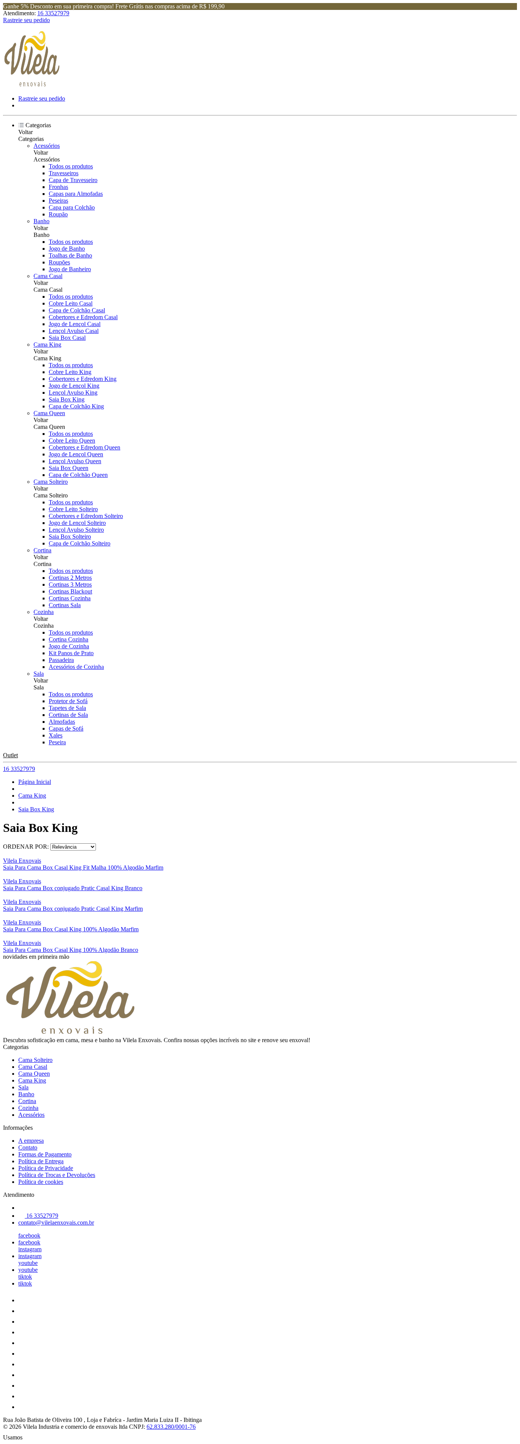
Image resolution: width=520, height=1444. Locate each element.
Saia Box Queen (68, 468)
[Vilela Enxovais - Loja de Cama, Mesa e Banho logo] (31, 85)
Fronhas (58, 187)
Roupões (59, 262)
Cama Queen (49, 413)
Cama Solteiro (50, 481)
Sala (38, 673)
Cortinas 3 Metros (70, 584)
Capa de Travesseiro (73, 180)
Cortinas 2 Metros (70, 577)
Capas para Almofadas (76, 193)
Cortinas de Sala (68, 715)
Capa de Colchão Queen (78, 475)
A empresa (31, 1140)
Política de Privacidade (45, 1168)
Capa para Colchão (72, 207)
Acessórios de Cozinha (76, 667)
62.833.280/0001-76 (171, 1426)
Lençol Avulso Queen (75, 461)
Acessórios (46, 145)
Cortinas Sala (65, 605)
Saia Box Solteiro (70, 536)
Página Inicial (34, 782)
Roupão (58, 214)
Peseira (57, 742)
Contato (27, 1147)
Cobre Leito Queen (72, 440)
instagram (29, 1249)
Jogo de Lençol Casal (74, 324)
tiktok (25, 1276)
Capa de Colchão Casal (77, 310)
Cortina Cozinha (68, 639)
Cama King (47, 344)
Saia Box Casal (67, 337)
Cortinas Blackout (70, 591)
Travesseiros (63, 173)
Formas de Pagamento (45, 1154)
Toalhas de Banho (70, 255)
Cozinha (43, 612)
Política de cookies (40, 1182)
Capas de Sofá (66, 728)
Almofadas (62, 721)
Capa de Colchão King (76, 406)
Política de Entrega (41, 1161)
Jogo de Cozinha (69, 646)
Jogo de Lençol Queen (76, 454)
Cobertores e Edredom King (82, 379)
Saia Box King (67, 399)
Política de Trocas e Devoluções (56, 1175)
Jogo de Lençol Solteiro (77, 523)
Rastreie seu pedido (26, 20)
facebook (29, 1235)
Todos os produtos (71, 166)
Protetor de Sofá (68, 701)
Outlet (10, 755)
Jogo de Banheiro (70, 269)
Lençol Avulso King (73, 392)
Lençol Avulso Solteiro (76, 529)
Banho (41, 221)
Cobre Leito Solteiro (73, 509)
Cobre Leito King (70, 372)
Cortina (42, 550)
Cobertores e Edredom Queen (84, 447)
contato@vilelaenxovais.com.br (56, 1222)
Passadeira (61, 660)
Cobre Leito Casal (71, 303)
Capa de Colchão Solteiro (79, 543)
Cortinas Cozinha (70, 598)
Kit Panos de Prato (71, 653)
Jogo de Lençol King (74, 385)
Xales (55, 735)
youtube (28, 1263)
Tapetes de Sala (67, 708)
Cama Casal (47, 276)
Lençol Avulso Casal (74, 331)
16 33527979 (53, 13)
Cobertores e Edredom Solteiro (86, 516)
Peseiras (58, 200)
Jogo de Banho (67, 248)
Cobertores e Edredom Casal (83, 317)
